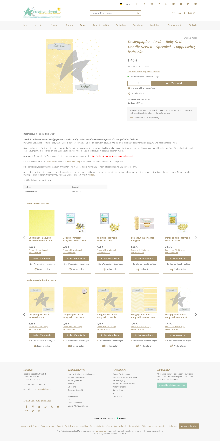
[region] (73, 69)
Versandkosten (102, 431)
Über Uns (84, 426)
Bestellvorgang (119, 380)
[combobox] (112, 13)
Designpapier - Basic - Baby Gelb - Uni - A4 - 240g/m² (73, 316)
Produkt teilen (137, 93)
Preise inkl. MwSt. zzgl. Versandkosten (143, 71)
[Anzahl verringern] (130, 83)
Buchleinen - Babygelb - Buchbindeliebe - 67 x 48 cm (41, 239)
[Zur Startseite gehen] (42, 12)
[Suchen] (138, 13)
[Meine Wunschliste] (173, 13)
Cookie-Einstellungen (121, 374)
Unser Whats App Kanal (78, 406)
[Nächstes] (196, 238)
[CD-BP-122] (73, 66)
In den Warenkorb (173, 83)
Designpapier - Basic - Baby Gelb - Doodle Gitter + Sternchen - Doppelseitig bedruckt (178, 316)
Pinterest (51, 161)
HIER (131, 117)
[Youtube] (181, 4)
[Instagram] (144, 4)
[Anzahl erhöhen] (147, 83)
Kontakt (71, 383)
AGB (114, 393)
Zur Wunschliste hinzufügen (143, 88)
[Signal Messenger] (173, 4)
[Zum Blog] (188, 4)
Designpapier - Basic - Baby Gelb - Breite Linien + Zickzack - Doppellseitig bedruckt (143, 316)
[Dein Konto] (180, 13)
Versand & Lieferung (76, 377)
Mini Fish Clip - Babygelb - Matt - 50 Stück (178, 239)
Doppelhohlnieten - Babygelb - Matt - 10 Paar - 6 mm (75, 239)
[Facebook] (137, 4)
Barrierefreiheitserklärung (124, 383)
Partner (71, 393)
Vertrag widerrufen (189, 426)
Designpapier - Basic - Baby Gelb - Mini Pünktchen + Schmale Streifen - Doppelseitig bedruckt (40, 316)
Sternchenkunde (75, 402)
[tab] (30, 134)
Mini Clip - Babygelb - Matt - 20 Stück (107, 239)
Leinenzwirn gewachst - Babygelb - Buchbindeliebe (143, 239)
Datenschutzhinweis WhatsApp (126, 377)
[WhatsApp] (166, 4)
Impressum (117, 396)
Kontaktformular (45, 389)
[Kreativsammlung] (195, 4)
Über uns (72, 387)
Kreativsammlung (72, 161)
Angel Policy (73, 396)
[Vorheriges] (24, 238)
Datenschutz (118, 390)
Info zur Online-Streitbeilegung (81, 374)
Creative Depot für (76, 390)
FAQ (69, 399)
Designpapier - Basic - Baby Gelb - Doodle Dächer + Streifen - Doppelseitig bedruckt (108, 316)
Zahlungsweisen (75, 380)
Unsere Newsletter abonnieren (172, 385)
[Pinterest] (151, 4)
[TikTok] (159, 4)
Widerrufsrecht (119, 387)
